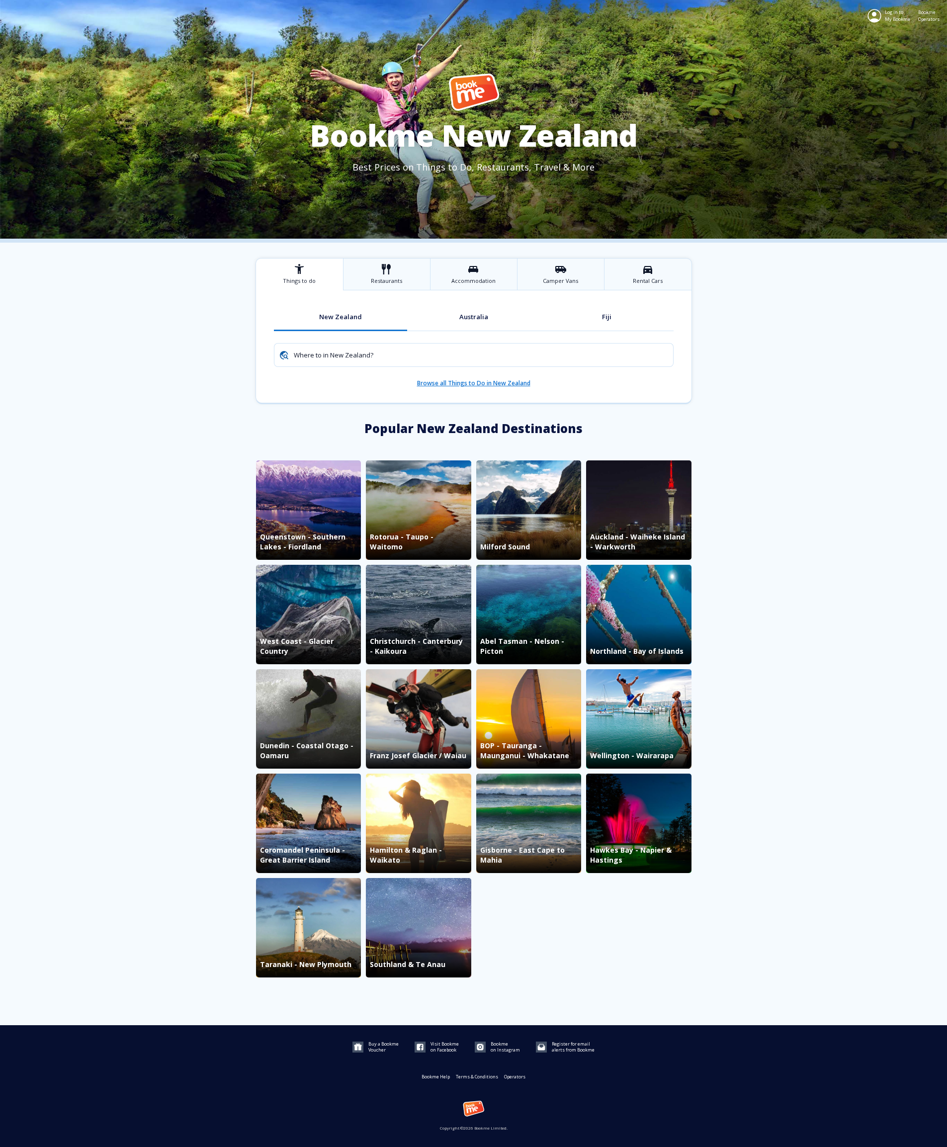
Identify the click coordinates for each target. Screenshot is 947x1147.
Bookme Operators (929, 15)
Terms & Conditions (477, 1076)
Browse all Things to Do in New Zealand (473, 383)
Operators (514, 1076)
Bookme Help (436, 1076)
